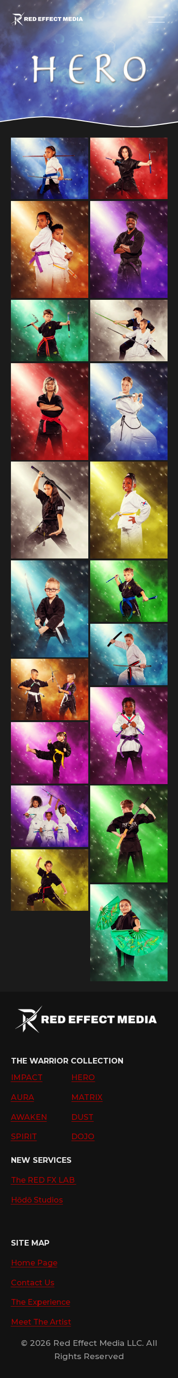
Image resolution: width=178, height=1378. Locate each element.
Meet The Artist (41, 1321)
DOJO (82, 1136)
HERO (83, 1077)
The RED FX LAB (43, 1180)
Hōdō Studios (37, 1199)
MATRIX (87, 1097)
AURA (22, 1097)
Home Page (34, 1262)
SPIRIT (24, 1136)
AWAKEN (29, 1117)
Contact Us (33, 1282)
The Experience (40, 1302)
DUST (82, 1117)
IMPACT (27, 1077)
